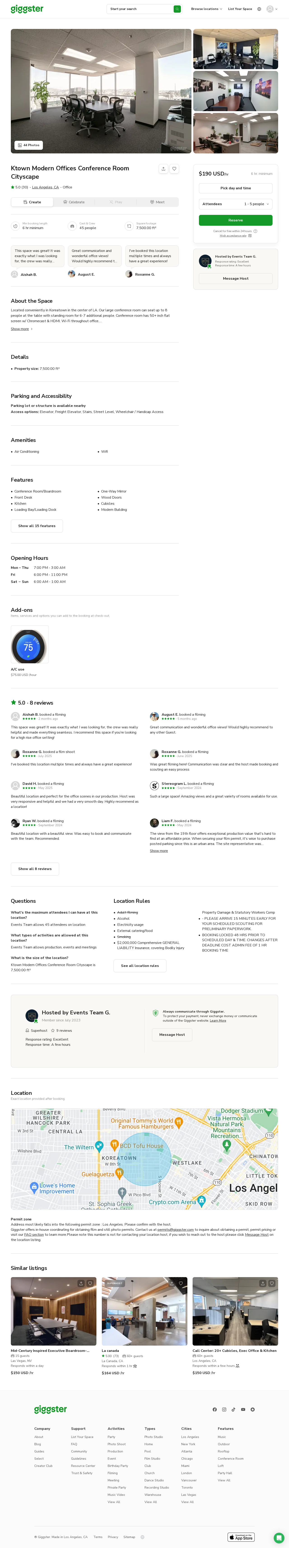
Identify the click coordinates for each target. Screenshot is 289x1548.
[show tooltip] (255, 231)
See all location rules (140, 965)
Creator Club (43, 1466)
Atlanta (186, 1451)
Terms (98, 1537)
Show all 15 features (37, 525)
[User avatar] (270, 9)
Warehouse (152, 1495)
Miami (185, 1466)
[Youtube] (243, 1409)
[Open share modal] (81, 1283)
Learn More (218, 1020)
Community (79, 1451)
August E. (86, 274)
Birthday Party (118, 1466)
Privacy (113, 1537)
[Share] (163, 168)
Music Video (116, 1495)
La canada (110, 1350)
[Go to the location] (53, 1311)
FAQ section (34, 1234)
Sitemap (129, 1537)
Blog (37, 1444)
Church (149, 1473)
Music (222, 1437)
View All (114, 1502)
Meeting (113, 1480)
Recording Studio (156, 1487)
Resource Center (83, 1466)
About (38, 1437)
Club (147, 1466)
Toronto (187, 1487)
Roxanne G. (145, 274)
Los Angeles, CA (45, 187)
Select (39, 1459)
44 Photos (31, 145)
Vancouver (189, 1480)
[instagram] (224, 1409)
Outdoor (224, 1444)
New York (188, 1444)
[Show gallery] (101, 91)
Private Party (117, 1487)
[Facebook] (215, 1409)
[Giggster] (27, 9)
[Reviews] (253, 1409)
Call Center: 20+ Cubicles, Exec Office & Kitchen (235, 1350)
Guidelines (78, 1459)
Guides (39, 1451)
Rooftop (223, 1451)
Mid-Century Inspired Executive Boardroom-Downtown (49, 1350)
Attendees (212, 203)
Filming (113, 1473)
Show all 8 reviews (35, 868)
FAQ (74, 1444)
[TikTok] (234, 1409)
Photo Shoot (117, 1444)
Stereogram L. (174, 783)
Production (115, 1451)
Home (148, 1444)
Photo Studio (153, 1437)
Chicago (187, 1459)
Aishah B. (29, 274)
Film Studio (152, 1459)
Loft (221, 1466)
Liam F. (168, 821)
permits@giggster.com (176, 1229)
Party (111, 1437)
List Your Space (240, 9)
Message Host (236, 278)
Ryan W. (30, 821)
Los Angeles (190, 1437)
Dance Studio (154, 1480)
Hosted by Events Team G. (235, 256)
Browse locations (204, 9)
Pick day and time (236, 187)
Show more (20, 328)
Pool (147, 1451)
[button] (279, 1538)
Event (112, 1459)
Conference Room (231, 1459)
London (186, 1473)
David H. (30, 783)
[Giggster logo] (50, 1409)
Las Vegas (188, 1495)
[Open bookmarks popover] (174, 168)
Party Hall (225, 1473)
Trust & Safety (81, 1473)
